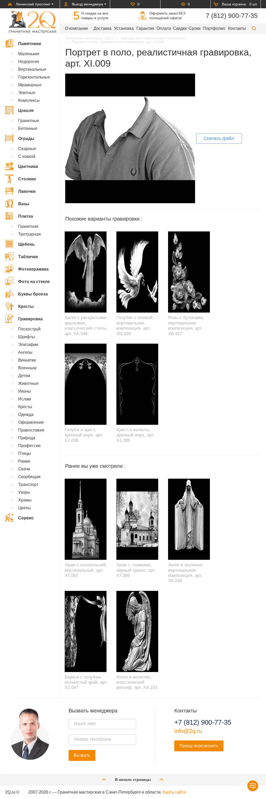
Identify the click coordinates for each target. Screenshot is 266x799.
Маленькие (28, 54)
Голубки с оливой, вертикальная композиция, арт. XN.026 (135, 325)
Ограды (26, 138)
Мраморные (30, 85)
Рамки (24, 461)
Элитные (26, 92)
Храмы (25, 500)
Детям (24, 375)
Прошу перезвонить (198, 746)
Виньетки (27, 360)
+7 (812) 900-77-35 (202, 722)
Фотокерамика (33, 269)
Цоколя (26, 110)
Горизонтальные (34, 77)
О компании (76, 28)
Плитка (25, 216)
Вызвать (82, 755)
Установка (124, 28)
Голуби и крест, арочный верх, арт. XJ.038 (84, 435)
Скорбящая (29, 477)
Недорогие (28, 61)
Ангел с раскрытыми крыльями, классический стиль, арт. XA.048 (86, 325)
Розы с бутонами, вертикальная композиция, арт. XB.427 (186, 325)
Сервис (26, 518)
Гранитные (28, 120)
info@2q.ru (188, 731)
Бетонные (27, 128)
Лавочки (27, 191)
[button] (254, 28)
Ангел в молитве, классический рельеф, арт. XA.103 (136, 682)
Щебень (26, 244)
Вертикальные (32, 69)
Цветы (24, 508)
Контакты (237, 28)
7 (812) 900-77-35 (232, 15)
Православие (31, 430)
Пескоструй (29, 329)
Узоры (24, 492)
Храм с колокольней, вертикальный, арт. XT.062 (86, 570)
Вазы (23, 204)
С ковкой (26, 156)
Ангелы (25, 352)
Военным (27, 368)
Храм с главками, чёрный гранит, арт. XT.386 (136, 570)
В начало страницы (133, 779)
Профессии (29, 445)
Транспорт (28, 484)
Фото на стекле (34, 281)
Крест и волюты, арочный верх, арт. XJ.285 (135, 435)
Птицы (24, 453)
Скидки (180, 28)
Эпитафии (28, 344)
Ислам (24, 399)
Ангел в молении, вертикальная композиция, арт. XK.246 (186, 572)
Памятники (29, 43)
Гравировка (30, 319)
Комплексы (29, 100)
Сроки (195, 28)
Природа (26, 438)
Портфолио (214, 28)
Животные (28, 383)
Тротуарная (29, 234)
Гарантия (145, 28)
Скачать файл (219, 138)
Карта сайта (174, 792)
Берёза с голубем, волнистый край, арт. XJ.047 (86, 682)
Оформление (31, 422)
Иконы (24, 391)
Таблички (28, 256)
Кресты (26, 306)
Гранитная (28, 226)
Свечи (24, 469)
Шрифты (26, 337)
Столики (27, 179)
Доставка (102, 28)
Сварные (27, 148)
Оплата (164, 28)
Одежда (26, 414)
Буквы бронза (33, 294)
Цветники (28, 166)
